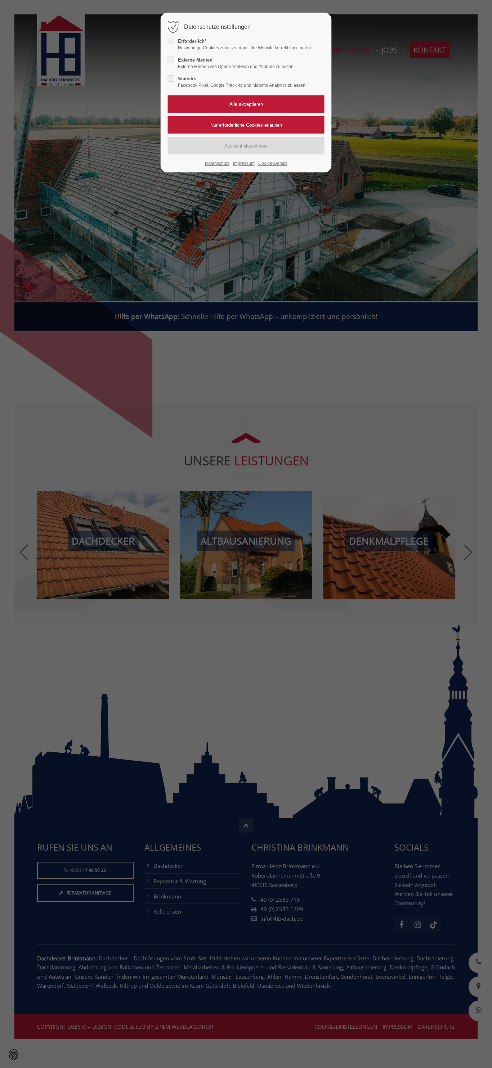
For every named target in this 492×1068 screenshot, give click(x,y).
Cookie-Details (272, 163)
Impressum (244, 163)
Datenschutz (217, 163)
